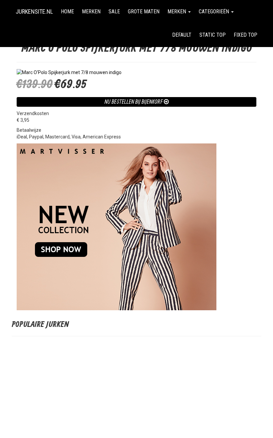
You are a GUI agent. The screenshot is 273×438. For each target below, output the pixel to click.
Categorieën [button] (214, 11)
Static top (212, 35)
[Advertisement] (136, 389)
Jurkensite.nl (34, 11)
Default (181, 35)
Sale (114, 11)
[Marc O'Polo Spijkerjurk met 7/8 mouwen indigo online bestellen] (136, 72)
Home (67, 11)
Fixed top (247, 34)
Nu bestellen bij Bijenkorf (134, 101)
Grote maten (143, 11)
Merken (91, 11)
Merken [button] (177, 11)
